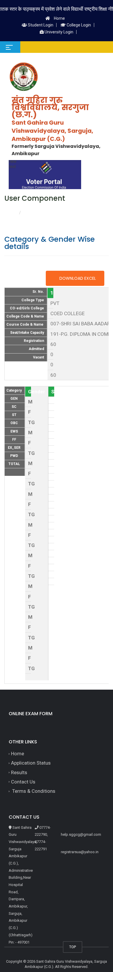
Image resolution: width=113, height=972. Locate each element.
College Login (78, 25)
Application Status (31, 763)
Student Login (40, 25)
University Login (58, 32)
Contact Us (23, 782)
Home (59, 18)
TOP (72, 947)
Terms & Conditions (33, 791)
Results (19, 772)
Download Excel (77, 278)
